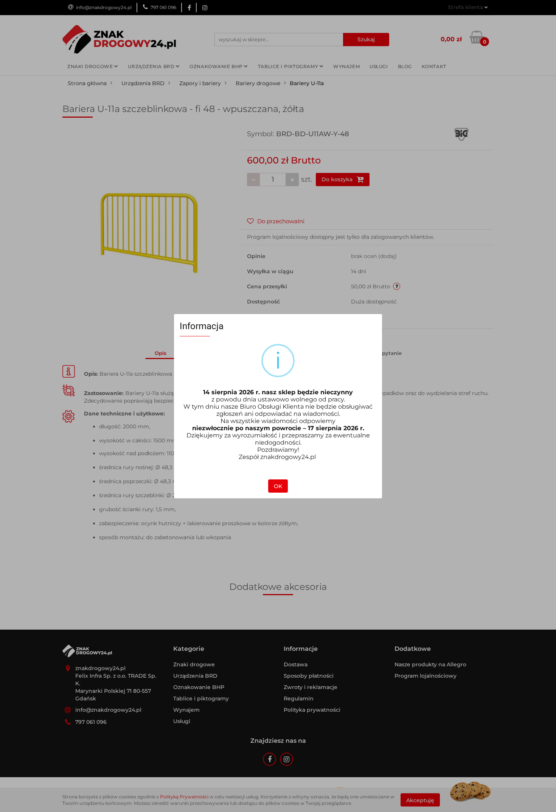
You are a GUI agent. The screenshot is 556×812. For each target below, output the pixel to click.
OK (278, 486)
